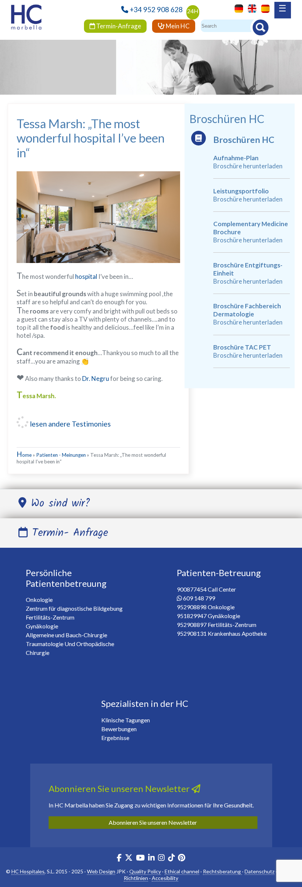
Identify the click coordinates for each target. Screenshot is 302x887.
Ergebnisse (115, 737)
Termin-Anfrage (118, 26)
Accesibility (165, 878)
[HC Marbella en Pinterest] (181, 858)
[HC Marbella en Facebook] (119, 858)
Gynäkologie (42, 626)
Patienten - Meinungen (61, 455)
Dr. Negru (95, 378)
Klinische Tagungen (125, 719)
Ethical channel (182, 871)
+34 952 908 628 (156, 9)
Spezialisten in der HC (144, 703)
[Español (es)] (263, 7)
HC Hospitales (28, 871)
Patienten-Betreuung (219, 572)
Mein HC (177, 26)
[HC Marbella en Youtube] (140, 858)
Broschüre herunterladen (247, 166)
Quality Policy (145, 871)
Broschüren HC (243, 139)
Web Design (101, 871)
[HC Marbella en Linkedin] (151, 858)
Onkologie (39, 599)
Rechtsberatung (222, 871)
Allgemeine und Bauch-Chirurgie (66, 634)
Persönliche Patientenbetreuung (66, 578)
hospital (86, 276)
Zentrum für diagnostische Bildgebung (74, 608)
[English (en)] (250, 7)
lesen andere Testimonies (69, 424)
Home (24, 455)
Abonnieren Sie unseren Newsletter (153, 822)
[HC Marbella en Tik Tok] (171, 858)
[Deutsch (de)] (237, 7)
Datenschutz (259, 871)
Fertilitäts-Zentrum (50, 617)
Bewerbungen (119, 728)
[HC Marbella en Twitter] (129, 858)
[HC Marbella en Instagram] (161, 858)
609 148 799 (199, 598)
